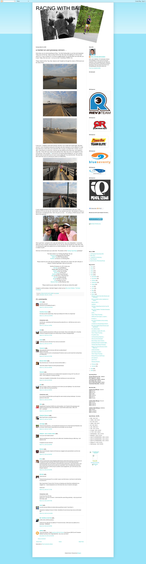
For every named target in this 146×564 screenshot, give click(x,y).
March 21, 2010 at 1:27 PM (46, 335)
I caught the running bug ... (96, 257)
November (94, 278)
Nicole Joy (56, 272)
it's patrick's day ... (96, 334)
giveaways (42, 294)
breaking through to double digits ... (100, 342)
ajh (40, 330)
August (93, 284)
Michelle (56, 268)
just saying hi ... (95, 357)
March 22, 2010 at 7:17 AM (46, 489)
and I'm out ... (95, 359)
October (94, 280)
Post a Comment (42, 538)
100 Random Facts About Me (97, 253)
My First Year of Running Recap (97, 260)
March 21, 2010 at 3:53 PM (46, 380)
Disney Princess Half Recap (98, 355)
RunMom (52, 258)
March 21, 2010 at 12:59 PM (46, 315)
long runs (46, 294)
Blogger (79, 553)
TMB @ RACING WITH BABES (98, 57)
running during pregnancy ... (98, 336)
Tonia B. (95, 461)
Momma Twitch (54, 282)
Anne (41, 302)
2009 (92, 368)
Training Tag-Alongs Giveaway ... (99, 344)
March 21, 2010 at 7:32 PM (46, 419)
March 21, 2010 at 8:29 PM (46, 444)
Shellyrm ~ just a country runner (47, 433)
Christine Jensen (44, 311)
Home (60, 541)
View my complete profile (95, 68)
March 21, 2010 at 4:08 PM (46, 390)
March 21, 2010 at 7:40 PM (46, 429)
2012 (92, 271)
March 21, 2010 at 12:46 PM (46, 307)
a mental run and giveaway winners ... (100, 323)
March (93, 294)
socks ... (93, 312)
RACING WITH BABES (62, 8)
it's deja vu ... (94, 318)
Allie (53, 275)
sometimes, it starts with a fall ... (99, 331)
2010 (92, 274)
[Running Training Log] (94, 223)
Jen (55, 280)
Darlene (55, 271)
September (94, 282)
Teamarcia (53, 255)
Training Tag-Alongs (72, 250)
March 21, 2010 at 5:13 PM (46, 411)
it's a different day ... (96, 329)
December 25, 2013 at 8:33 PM (47, 535)
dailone (41, 530)
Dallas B (54, 257)
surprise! (94, 304)
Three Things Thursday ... (97, 314)
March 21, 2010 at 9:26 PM (46, 469)
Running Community (95, 462)
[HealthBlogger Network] (95, 453)
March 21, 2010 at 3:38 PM (46, 367)
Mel (54, 278)
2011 (92, 272)
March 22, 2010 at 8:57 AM (46, 500)
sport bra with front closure (58, 532)
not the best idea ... (96, 349)
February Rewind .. (96, 361)
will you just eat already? (97, 338)
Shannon (42, 372)
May (93, 290)
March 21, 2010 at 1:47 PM (46, 343)
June (93, 288)
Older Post (81, 541)
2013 (92, 268)
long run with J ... (95, 302)
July (93, 286)
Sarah (41, 339)
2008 (92, 370)
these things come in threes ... (98, 340)
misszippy (42, 423)
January (94, 366)
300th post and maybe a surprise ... (100, 316)
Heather (54, 274)
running (50, 294)
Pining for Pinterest (44, 415)
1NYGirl (56, 277)
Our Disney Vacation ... (97, 351)
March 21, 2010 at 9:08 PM (46, 454)
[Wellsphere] (95, 465)
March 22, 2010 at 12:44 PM (46, 513)
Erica (41, 459)
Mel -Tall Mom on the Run (46, 518)
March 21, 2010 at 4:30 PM (46, 399)
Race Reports (93, 259)
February (94, 364)
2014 (92, 267)
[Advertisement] (99, 237)
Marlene (42, 449)
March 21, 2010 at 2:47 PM (46, 356)
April (93, 292)
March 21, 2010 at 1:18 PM (46, 325)
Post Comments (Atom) (47, 544)
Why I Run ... (93, 255)
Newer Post (39, 541)
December (94, 276)
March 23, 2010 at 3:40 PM (46, 526)
